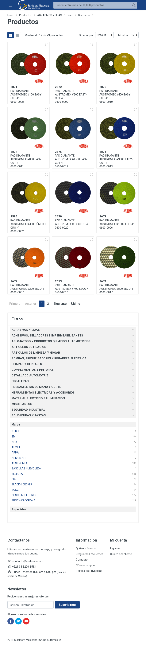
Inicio (10, 15)
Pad (70, 15)
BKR (14, 479)
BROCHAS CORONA (23, 500)
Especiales (19, 509)
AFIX (14, 441)
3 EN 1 (15, 431)
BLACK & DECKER (22, 484)
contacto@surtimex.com (27, 561)
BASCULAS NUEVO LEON (26, 468)
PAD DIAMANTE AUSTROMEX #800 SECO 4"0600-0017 (116, 288)
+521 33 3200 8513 (24, 566)
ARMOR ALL (19, 457)
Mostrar (123, 35)
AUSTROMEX (20, 463)
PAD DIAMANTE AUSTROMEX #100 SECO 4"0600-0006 (116, 224)
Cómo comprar (85, 565)
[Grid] (10, 35)
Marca (16, 424)
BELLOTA (17, 473)
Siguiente (60, 303)
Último (75, 303)
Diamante (84, 15)
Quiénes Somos (86, 548)
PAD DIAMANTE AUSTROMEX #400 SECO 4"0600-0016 (72, 288)
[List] (17, 35)
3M (13, 436)
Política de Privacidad (89, 571)
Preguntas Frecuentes (89, 554)
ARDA (15, 452)
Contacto (82, 559)
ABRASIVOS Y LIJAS (49, 15)
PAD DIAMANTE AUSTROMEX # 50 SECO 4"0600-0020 (72, 224)
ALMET (16, 447)
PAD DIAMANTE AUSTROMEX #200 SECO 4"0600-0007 (27, 288)
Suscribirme (67, 605)
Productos (25, 15)
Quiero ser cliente (121, 554)
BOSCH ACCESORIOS (24, 495)
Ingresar (115, 548)
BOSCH (16, 489)
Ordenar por (86, 35)
